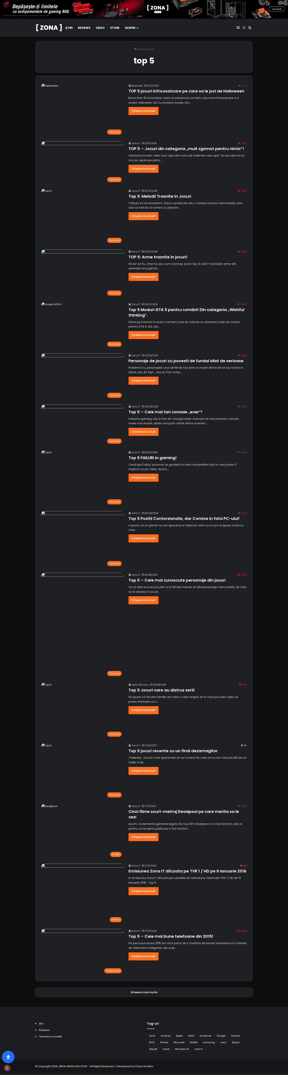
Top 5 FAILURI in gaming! (153, 458)
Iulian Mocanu (140, 684)
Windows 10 (182, 1049)
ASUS (191, 1035)
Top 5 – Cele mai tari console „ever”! (165, 412)
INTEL (152, 1042)
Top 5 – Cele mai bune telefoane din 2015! (171, 936)
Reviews (84, 28)
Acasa (140, 49)
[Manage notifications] (7, 1068)
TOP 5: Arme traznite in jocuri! (158, 257)
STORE (115, 28)
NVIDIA (193, 1042)
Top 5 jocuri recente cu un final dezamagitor (173, 751)
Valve (166, 1049)
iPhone (164, 1042)
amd (152, 1035)
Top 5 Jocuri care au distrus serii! (162, 690)
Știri (68, 28)
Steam (236, 1042)
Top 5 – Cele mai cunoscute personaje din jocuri (177, 580)
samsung (209, 1042)
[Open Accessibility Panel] (8, 1057)
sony (223, 1042)
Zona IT (135, 143)
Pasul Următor (144, 1066)
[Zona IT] (49, 28)
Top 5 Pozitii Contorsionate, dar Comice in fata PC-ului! (184, 518)
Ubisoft (153, 1049)
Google (221, 1035)
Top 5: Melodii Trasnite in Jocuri (160, 196)
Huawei (235, 1035)
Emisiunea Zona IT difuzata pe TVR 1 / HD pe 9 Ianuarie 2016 (187, 871)
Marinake (136, 85)
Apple (179, 1035)
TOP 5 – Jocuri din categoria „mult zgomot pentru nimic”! (186, 148)
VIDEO (100, 28)
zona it (199, 1049)
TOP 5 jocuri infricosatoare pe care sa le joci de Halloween (186, 91)
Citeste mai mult (143, 111)
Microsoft (179, 1042)
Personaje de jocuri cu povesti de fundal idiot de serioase (186, 361)
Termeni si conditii (50, 1036)
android (165, 1035)
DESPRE (130, 28)
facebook (205, 1035)
